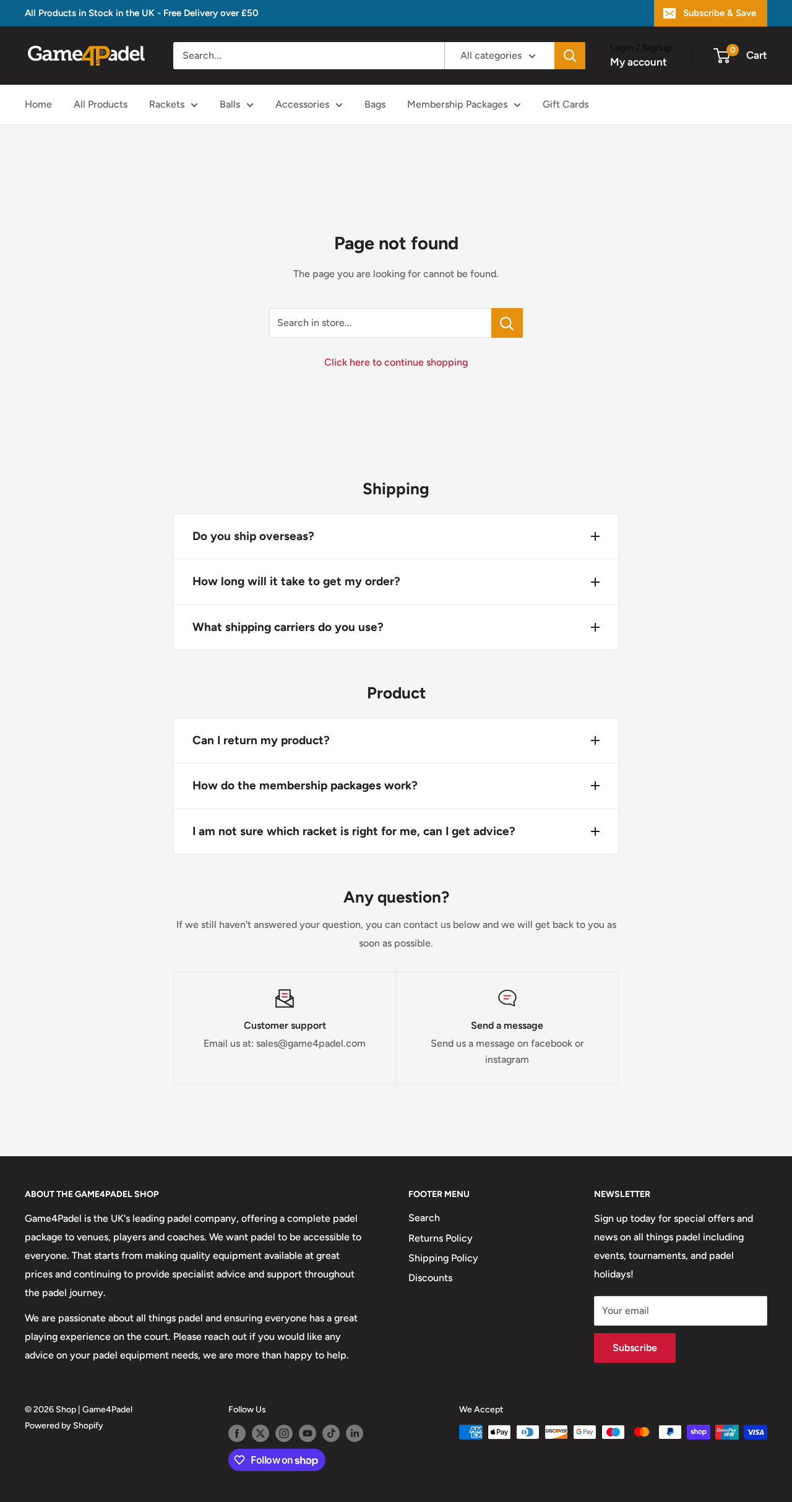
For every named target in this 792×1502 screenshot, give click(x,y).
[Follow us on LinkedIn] (354, 1433)
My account (638, 62)
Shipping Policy (443, 1258)
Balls (230, 104)
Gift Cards (565, 104)
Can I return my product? (261, 740)
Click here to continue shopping (396, 362)
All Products (100, 104)
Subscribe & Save (719, 13)
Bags (374, 104)
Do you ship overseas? (253, 536)
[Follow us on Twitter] (260, 1433)
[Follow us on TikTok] (331, 1433)
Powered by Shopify (64, 1425)
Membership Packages (457, 104)
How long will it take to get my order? (296, 581)
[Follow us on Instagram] (284, 1433)
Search (424, 1218)
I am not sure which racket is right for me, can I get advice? (353, 831)
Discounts (430, 1278)
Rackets (166, 104)
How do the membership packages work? (305, 785)
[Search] (569, 55)
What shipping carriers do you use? (288, 627)
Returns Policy (440, 1238)
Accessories (302, 104)
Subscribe (635, 1348)
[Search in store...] (507, 323)
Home (38, 104)
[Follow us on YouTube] (307, 1433)
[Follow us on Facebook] (237, 1433)
